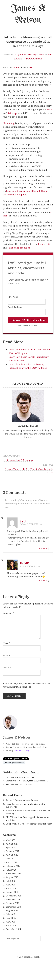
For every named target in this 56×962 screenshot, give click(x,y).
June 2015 (11, 918)
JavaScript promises (19, 247)
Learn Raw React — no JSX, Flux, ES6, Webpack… (26, 781)
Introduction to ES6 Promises (18, 784)
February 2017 (13, 866)
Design (17, 55)
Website (7, 667)
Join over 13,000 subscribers (28, 320)
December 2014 (13, 929)
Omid (23, 521)
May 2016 (10, 884)
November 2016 (13, 873)
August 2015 (12, 910)
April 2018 (11, 847)
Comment (8, 613)
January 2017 (12, 870)
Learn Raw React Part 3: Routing (26, 364)
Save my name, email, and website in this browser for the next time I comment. (27, 685)
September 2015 (14, 907)
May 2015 (10, 922)
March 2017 (11, 862)
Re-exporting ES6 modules (18, 460)
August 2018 (12, 844)
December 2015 (13, 895)
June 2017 (11, 858)
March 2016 (11, 888)
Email (6, 655)
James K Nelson (34, 58)
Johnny (24, 563)
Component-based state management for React (29, 824)
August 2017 (12, 855)
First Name (13, 296)
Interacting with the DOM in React (28, 367)
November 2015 (13, 899)
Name (6, 643)
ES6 (24, 55)
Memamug (9, 123)
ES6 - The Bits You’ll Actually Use (19, 777)
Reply (43, 548)
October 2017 (12, 851)
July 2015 (10, 914)
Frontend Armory (21, 750)
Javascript (32, 55)
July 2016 (10, 881)
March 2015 (11, 925)
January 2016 (12, 892)
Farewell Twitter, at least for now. (22, 800)
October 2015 (12, 903)
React (41, 55)
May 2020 (10, 840)
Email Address (15, 307)
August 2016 (12, 877)
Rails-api (12, 113)
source (16, 67)
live (30, 67)
